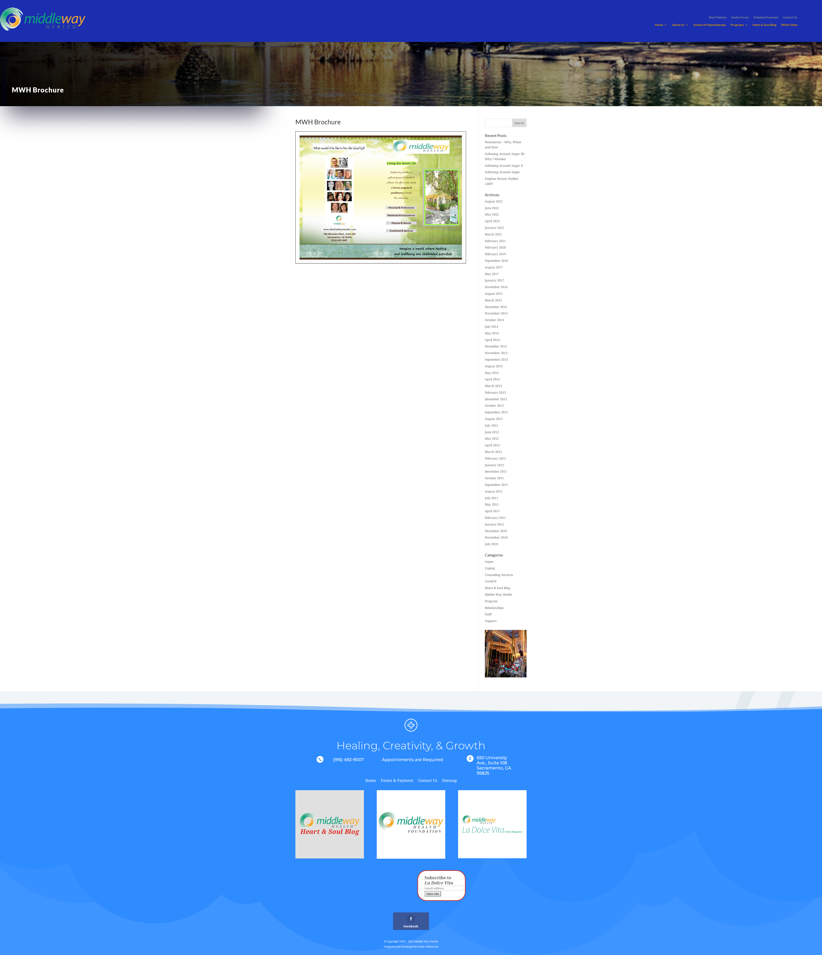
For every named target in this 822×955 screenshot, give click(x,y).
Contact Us (427, 781)
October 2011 (494, 478)
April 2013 (492, 379)
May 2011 (492, 504)
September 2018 (496, 261)
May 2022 (492, 214)
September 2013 (496, 359)
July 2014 (491, 326)
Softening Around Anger (502, 172)
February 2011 (495, 518)
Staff (488, 614)
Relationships (494, 608)
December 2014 (496, 307)
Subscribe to (438, 880)
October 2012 (494, 405)
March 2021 (493, 234)
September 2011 (496, 485)
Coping (490, 568)
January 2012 (494, 465)
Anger (489, 561)
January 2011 (494, 524)
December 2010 (496, 531)
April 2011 (492, 511)
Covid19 (490, 581)
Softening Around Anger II (504, 166)
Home (659, 25)
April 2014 (492, 340)
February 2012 (495, 458)
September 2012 (496, 412)
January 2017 (494, 280)
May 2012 (492, 438)
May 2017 (492, 274)
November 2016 (496, 287)
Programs (737, 25)
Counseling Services (499, 575)
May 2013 (492, 373)
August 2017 (494, 267)
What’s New (789, 25)
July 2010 (491, 544)
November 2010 (496, 537)
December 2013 (496, 346)
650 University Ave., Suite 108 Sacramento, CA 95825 (494, 765)
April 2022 (492, 221)
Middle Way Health (498, 594)
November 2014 (496, 313)
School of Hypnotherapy (709, 25)
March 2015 (493, 300)
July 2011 (491, 498)
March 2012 (493, 452)
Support (491, 621)
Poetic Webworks (428, 946)
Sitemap (449, 781)
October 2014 (494, 320)
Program (491, 601)
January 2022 (494, 228)
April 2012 (492, 445)
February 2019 (495, 254)
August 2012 (494, 419)
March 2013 (493, 386)
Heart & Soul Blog (764, 25)
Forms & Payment (397, 781)
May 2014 (492, 333)
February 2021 (495, 241)
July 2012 (491, 425)
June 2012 (492, 432)
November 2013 (496, 353)
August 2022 (494, 201)
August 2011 (494, 491)
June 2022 (492, 208)
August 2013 (494, 366)
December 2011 (496, 471)
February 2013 (495, 392)
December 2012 (496, 399)
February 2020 (495, 247)
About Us (678, 25)
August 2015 (494, 294)
